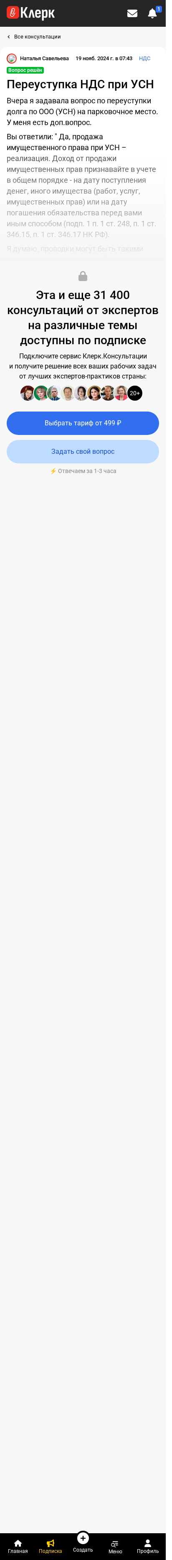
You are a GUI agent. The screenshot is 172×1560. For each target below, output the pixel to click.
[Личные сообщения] (132, 13)
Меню (115, 1551)
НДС (144, 58)
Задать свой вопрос (82, 451)
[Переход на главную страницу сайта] (31, 13)
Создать (83, 1549)
